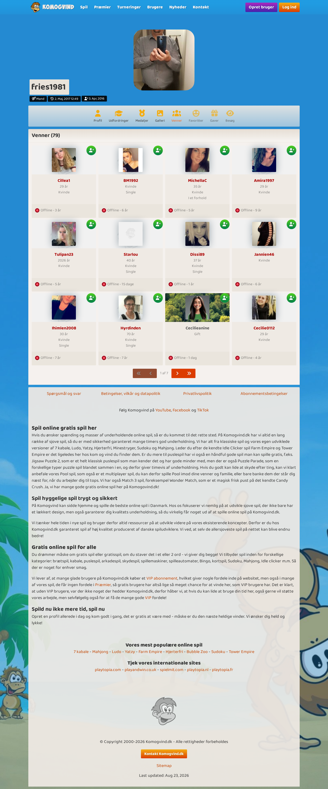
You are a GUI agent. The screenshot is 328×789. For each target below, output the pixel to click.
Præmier (103, 584)
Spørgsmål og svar (64, 393)
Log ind (289, 7)
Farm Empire (150, 651)
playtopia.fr (222, 669)
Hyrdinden (131, 328)
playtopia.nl (197, 669)
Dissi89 (197, 255)
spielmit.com (171, 669)
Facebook (181, 410)
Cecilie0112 (264, 328)
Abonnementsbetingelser (264, 393)
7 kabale (81, 651)
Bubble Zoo (197, 651)
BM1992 (130, 181)
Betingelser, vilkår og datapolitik (130, 393)
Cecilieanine (197, 328)
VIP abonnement (161, 578)
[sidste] (189, 373)
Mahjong (100, 651)
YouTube (163, 410)
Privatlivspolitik (197, 393)
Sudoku (218, 651)
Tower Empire (241, 651)
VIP (148, 597)
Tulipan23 (64, 255)
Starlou (131, 255)
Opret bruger (261, 7)
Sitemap (164, 766)
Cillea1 (64, 181)
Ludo (116, 651)
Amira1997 (264, 181)
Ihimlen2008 (64, 328)
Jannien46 (264, 255)
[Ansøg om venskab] (91, 150)
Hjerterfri (174, 651)
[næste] (177, 373)
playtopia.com (108, 669)
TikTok (203, 410)
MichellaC (197, 181)
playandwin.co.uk (140, 669)
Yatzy (130, 651)
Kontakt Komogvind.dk (164, 754)
